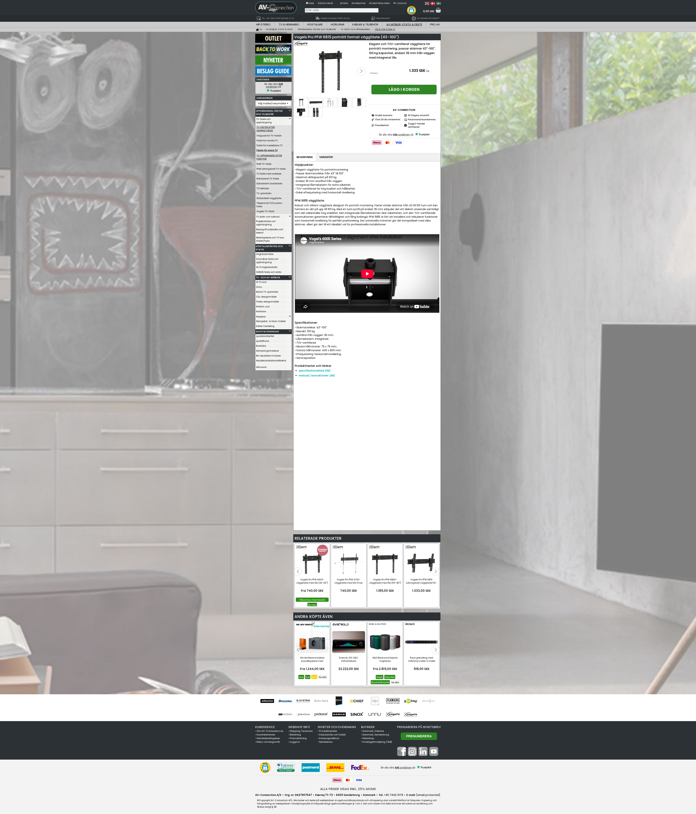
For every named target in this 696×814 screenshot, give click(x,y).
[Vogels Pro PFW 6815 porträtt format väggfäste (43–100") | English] (427, 4)
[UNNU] (375, 714)
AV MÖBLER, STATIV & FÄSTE (404, 24)
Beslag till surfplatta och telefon (269, 231)
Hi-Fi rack (261, 282)
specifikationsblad (314, 370)
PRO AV (435, 24)
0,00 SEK (428, 11)
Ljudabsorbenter (265, 336)
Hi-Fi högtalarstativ (266, 267)
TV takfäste (262, 188)
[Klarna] (376, 142)
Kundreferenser (266, 734)
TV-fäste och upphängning (264, 121)
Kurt (308, 677)
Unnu (259, 286)
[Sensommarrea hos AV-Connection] (273, 53)
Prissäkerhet (382, 125)
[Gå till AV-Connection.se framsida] (307, 2)
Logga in (401, 3)
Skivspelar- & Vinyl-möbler (271, 321)
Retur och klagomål (268, 742)
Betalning (295, 734)
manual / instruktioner (317, 375)
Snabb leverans (383, 115)
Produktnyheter (328, 731)
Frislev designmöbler (267, 301)
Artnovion (261, 367)
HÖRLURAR (337, 24)
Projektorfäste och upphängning (266, 223)
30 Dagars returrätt (418, 115)
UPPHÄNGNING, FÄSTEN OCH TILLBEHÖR (269, 112)
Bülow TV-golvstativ (267, 291)
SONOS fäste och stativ (268, 272)
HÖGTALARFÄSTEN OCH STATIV (269, 248)
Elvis (301, 677)
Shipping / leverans (301, 731)
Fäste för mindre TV (267, 140)
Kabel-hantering (265, 326)
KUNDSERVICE (265, 727)
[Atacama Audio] (285, 701)
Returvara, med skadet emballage (312, 600)
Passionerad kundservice (422, 119)
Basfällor (261, 345)
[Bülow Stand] (321, 701)
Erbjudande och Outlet (332, 734)
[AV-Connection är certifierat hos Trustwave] (286, 767)
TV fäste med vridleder (268, 173)
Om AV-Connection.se (270, 731)
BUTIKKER (367, 727)
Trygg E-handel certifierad (416, 125)
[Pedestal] (321, 714)
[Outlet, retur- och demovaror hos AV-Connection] (273, 42)
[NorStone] (303, 714)
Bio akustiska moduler (268, 355)
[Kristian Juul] (429, 701)
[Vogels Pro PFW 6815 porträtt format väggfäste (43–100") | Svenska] (438, 4)
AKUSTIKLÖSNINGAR (267, 331)
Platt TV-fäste (263, 163)
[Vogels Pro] (411, 714)
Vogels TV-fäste (265, 211)
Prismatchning (298, 738)
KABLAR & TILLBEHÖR (365, 24)
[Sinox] (357, 714)
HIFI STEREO (263, 24)
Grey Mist (390, 677)
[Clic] (375, 701)
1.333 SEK (417, 70)
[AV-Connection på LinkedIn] (423, 755)
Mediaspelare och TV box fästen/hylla (270, 239)
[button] (411, 10)
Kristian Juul (263, 306)
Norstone (261, 311)
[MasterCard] (387, 142)
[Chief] (357, 701)
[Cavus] (339, 701)
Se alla (322, 677)
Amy (314, 677)
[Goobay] (411, 701)
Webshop (368, 738)
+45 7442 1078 (393, 795)
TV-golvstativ (264, 193)
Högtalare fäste (264, 254)
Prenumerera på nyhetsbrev (419, 727)
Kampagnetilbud (329, 738)
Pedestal (261, 316)
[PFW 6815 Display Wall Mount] (330, 71)
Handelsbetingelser (268, 738)
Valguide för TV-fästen (269, 135)
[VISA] (398, 142)
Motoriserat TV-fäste (267, 178)
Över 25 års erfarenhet (387, 119)
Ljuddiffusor (262, 341)
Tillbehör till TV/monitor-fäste (269, 205)
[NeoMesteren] (285, 714)
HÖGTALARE (315, 24)
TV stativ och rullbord (267, 216)
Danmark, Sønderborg (375, 734)
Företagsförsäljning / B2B (377, 742)
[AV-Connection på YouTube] (433, 755)
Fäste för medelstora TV (269, 145)
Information (358, 3)
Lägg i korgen (404, 89)
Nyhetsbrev (326, 742)
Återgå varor (325, 3)
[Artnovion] (267, 701)
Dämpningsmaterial (267, 350)
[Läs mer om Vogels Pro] (305, 45)
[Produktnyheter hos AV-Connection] (273, 63)
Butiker (344, 3)
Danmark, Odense (373, 731)
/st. (428, 71)
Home (311, 3)
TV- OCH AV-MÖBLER (268, 277)
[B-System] (303, 701)
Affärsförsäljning (379, 3)
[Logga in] (394, 2)
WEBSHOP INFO (299, 727)
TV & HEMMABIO (289, 24)
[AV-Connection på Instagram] (412, 755)
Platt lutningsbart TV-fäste (270, 168)
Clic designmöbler (266, 296)
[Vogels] (393, 714)
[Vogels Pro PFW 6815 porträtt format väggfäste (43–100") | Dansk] (433, 4)
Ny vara (312, 604)
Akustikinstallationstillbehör (271, 360)
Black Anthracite (380, 682)
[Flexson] (393, 701)
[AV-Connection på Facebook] (401, 755)
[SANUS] (339, 714)
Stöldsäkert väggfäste (268, 198)
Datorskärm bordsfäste (269, 183)
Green (379, 677)
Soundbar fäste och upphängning (267, 260)
